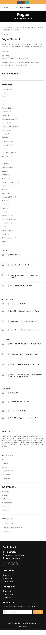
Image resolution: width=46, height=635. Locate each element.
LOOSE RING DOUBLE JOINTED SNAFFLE (24, 354)
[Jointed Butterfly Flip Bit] (5, 305)
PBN (3, 212)
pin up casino (6, 215)
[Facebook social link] (19, 2)
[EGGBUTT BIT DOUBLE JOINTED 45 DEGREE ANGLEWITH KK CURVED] (5, 377)
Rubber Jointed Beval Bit (19, 402)
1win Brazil (5, 115)
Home (16, 19)
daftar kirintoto (7, 167)
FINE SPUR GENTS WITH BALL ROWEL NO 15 (25, 344)
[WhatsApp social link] (27, 2)
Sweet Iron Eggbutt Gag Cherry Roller (24, 311)
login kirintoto (6, 186)
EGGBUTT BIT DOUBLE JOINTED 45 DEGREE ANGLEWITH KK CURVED (26, 376)
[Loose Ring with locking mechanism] (5, 330)
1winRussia (5, 137)
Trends (4, 234)
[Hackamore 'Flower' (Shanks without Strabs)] (5, 277)
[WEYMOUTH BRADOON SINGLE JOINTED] (5, 367)
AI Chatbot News (7, 152)
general (4, 175)
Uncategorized (6, 238)
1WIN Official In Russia (9, 126)
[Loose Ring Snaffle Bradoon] (5, 267)
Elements (23, 19)
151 (3, 100)
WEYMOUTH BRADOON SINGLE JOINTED (24, 365)
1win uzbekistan (7, 134)
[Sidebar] (2, 632)
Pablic (4, 208)
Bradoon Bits (6, 499)
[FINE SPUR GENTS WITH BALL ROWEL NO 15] (5, 346)
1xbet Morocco (7, 141)
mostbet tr (5, 193)
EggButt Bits (6, 506)
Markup (4, 189)
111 (3, 97)
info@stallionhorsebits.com (13, 527)
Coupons (5, 164)
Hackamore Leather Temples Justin (24, 321)
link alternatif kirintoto (9, 182)
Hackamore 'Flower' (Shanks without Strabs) (24, 276)
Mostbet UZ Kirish (8, 197)
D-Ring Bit (14, 393)
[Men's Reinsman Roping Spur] (5, 288)
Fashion (4, 171)
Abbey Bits (5, 495)
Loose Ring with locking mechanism (24, 330)
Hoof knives (14, 255)
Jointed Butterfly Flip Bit (19, 304)
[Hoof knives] (5, 257)
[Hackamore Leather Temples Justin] (5, 323)
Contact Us (5, 467)
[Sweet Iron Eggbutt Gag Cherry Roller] (5, 313)
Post (3, 227)
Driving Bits (5, 510)
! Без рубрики (6, 89)
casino (4, 160)
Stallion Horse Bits (19, 623)
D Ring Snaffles (7, 503)
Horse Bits (5, 491)
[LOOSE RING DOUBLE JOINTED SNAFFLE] (5, 356)
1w (3, 104)
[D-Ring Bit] (5, 394)
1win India (5, 123)
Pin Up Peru (6, 223)
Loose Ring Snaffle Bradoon (21, 265)
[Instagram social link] (23, 2)
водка (4, 241)
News (3, 201)
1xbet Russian (6, 145)
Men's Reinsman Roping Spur (21, 286)
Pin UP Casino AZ (7, 219)
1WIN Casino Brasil (8, 119)
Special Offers (6, 230)
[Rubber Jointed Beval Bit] (5, 403)
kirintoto (4, 178)
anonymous (5, 156)
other (3, 204)
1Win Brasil (5, 112)
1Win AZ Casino (7, 108)
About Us (5, 463)
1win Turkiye (6, 130)
